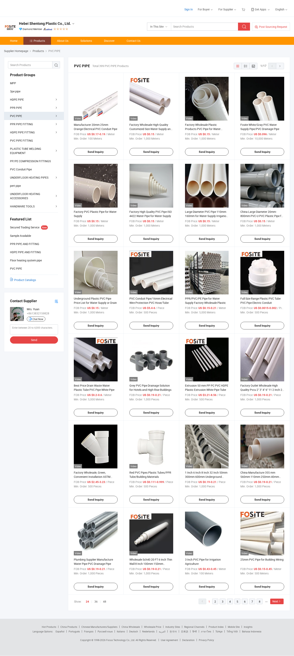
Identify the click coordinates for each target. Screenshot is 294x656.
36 (96, 601)
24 (87, 601)
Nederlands (148, 631)
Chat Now (37, 319)
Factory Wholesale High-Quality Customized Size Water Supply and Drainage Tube (150, 129)
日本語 (184, 631)
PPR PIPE (16, 108)
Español (60, 631)
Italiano (121, 631)
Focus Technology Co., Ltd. (121, 640)
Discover (109, 41)
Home (13, 41)
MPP (13, 83)
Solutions (86, 41)
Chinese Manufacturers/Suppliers (99, 626)
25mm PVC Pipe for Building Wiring (262, 559)
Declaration (188, 640)
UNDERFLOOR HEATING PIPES (29, 177)
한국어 (173, 631)
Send (34, 340)
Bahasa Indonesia (251, 631)
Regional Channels (194, 626)
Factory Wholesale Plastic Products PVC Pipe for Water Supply (203, 129)
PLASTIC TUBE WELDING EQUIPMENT (25, 151)
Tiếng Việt (232, 631)
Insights (248, 626)
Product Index (216, 626)
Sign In (188, 9)
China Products (68, 626)
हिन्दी (194, 631)
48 (104, 601)
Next (275, 601)
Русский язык (105, 631)
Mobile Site (234, 626)
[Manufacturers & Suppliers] (29, 8)
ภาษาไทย (206, 631)
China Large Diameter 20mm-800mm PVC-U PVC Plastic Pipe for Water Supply (262, 216)
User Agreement (169, 640)
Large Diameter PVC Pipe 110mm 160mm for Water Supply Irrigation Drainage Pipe (206, 216)
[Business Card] (56, 301)
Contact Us (133, 41)
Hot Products (49, 626)
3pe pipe (15, 91)
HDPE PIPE (17, 99)
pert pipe (15, 186)
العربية (162, 631)
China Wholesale (131, 626)
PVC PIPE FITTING (21, 140)
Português (74, 631)
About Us (62, 41)
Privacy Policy (206, 640)
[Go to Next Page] (280, 66)
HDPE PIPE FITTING (22, 132)
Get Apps (260, 9)
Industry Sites (172, 626)
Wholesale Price (152, 626)
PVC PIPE (16, 116)
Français (88, 631)
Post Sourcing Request (273, 27)
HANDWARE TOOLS (22, 206)
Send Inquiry (96, 151)
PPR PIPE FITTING (21, 124)
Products (39, 41)
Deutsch (133, 631)
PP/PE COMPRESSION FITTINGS (30, 161)
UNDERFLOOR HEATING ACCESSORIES (25, 196)
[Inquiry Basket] (244, 9)
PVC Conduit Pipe (21, 169)
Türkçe (218, 631)
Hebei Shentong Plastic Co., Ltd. (45, 23)
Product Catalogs (25, 280)
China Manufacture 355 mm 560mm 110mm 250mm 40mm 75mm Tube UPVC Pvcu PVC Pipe (261, 477)
